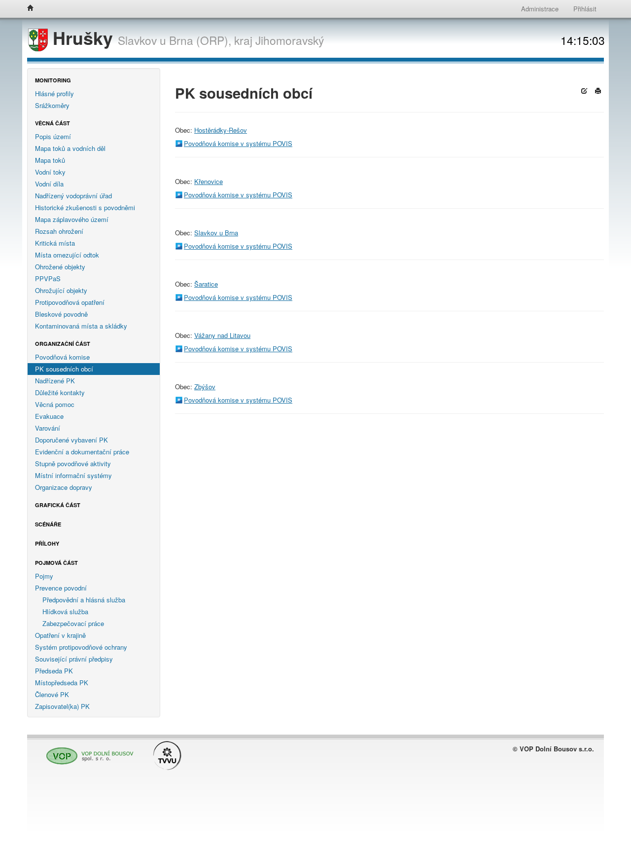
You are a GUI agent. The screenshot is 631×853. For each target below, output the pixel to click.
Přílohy (47, 543)
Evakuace (49, 416)
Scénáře (48, 524)
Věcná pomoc (54, 404)
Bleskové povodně (61, 314)
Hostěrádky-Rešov (220, 130)
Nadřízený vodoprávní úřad (73, 195)
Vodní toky (50, 172)
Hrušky (83, 37)
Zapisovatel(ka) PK (62, 706)
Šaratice (206, 284)
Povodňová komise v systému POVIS (238, 143)
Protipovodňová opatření (70, 302)
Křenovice (208, 181)
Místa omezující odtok (67, 255)
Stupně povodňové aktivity (73, 463)
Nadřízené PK (55, 380)
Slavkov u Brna (216, 232)
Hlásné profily (54, 93)
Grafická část (57, 505)
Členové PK (52, 694)
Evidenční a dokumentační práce (82, 451)
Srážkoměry (52, 105)
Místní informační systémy (73, 475)
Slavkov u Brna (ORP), (174, 40)
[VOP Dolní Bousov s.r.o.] (87, 751)
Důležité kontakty (60, 392)
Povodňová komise (62, 357)
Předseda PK (54, 670)
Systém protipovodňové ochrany (81, 647)
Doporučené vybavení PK (71, 440)
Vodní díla (49, 183)
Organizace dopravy (63, 487)
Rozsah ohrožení (59, 231)
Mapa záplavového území (71, 219)
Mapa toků (50, 160)
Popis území (53, 136)
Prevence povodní (61, 588)
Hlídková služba (65, 611)
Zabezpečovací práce (73, 623)
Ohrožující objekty (61, 290)
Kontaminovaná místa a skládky (81, 326)
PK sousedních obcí (64, 368)
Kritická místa (55, 243)
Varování (47, 428)
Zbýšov (204, 386)
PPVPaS (48, 278)
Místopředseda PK (61, 682)
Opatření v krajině (60, 635)
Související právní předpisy (74, 659)
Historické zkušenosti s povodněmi (85, 207)
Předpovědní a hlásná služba (83, 599)
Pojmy (44, 576)
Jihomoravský (289, 40)
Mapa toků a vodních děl (70, 148)
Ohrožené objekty (60, 266)
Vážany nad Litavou (222, 335)
